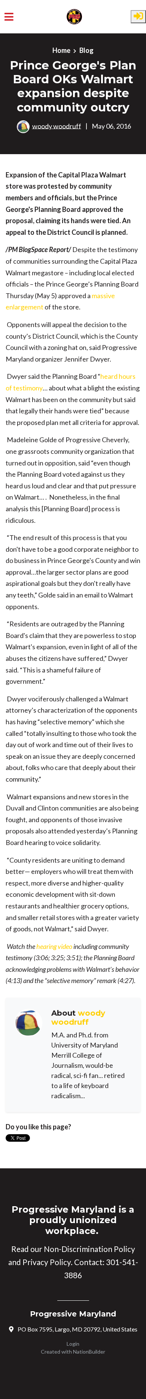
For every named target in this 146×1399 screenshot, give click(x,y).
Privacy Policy (46, 1262)
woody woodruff (56, 126)
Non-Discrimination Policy (89, 1248)
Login (73, 1343)
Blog (86, 50)
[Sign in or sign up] (138, 16)
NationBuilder (89, 1351)
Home (61, 50)
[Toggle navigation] (9, 16)
